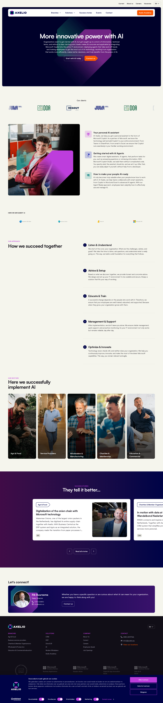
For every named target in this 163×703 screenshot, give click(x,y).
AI (46, 647)
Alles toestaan (143, 680)
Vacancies (147, 4)
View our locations (130, 645)
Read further (118, 534)
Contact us (68, 604)
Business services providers (17, 640)
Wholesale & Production (16, 647)
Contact (109, 13)
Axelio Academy (145, 13)
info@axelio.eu (39, 604)
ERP (47, 640)
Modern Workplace (52, 650)
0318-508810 (39, 602)
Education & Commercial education (20, 650)
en (156, 4)
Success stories (85, 13)
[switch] (60, 699)
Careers (138, 4)
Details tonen (106, 699)
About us (130, 4)
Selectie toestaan (143, 686)
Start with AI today (73, 58)
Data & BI (49, 643)
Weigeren (143, 692)
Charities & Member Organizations (19, 643)
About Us (86, 637)
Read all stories (82, 551)
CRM (47, 637)
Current (121, 4)
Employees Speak (89, 647)
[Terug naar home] (18, 13)
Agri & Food (12, 637)
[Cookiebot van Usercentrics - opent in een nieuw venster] (16, 699)
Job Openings (87, 650)
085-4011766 (128, 637)
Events (98, 13)
